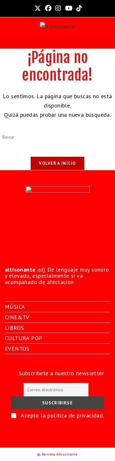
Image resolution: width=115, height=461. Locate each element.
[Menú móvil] (57, 42)
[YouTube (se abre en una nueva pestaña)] (68, 8)
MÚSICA (15, 306)
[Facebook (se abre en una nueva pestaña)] (48, 8)
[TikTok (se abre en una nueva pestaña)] (78, 8)
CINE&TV (17, 317)
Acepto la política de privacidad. (62, 415)
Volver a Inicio (57, 163)
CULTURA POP (23, 338)
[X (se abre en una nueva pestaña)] (38, 8)
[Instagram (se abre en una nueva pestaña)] (58, 8)
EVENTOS (17, 348)
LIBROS (14, 327)
